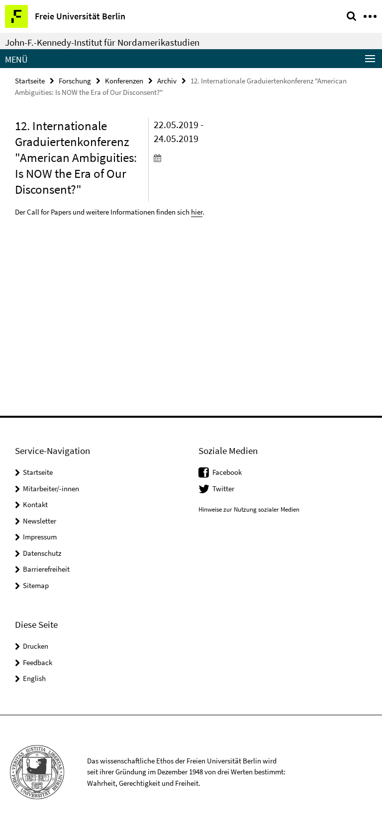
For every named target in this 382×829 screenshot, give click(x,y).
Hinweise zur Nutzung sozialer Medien (248, 509)
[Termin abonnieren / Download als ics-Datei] (184, 157)
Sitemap (36, 585)
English (34, 678)
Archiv (167, 80)
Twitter (223, 488)
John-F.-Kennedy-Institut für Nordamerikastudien (102, 42)
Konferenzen (124, 80)
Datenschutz (42, 553)
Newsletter (39, 521)
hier (196, 212)
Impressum (40, 536)
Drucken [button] (35, 646)
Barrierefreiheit (46, 569)
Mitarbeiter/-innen (51, 488)
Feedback (37, 662)
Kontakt (35, 504)
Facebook (227, 472)
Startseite (30, 80)
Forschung (75, 80)
